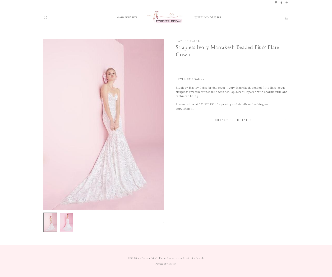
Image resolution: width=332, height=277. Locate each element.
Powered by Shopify (165, 263)
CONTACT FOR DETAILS (232, 119)
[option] (103, 124)
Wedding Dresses (208, 17)
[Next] (162, 222)
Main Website (127, 17)
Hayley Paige (188, 40)
